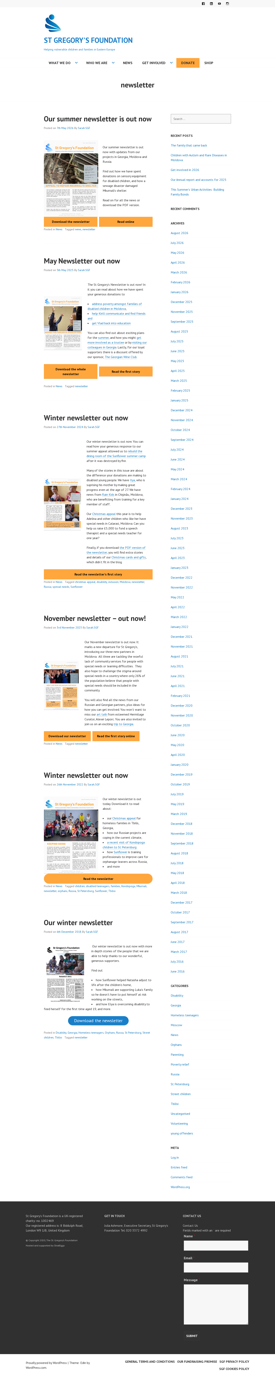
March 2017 (179, 952)
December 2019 (181, 774)
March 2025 (179, 381)
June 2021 (178, 676)
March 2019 (179, 814)
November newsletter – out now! (95, 618)
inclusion (113, 582)
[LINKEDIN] (211, 3)
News (127, 62)
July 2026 (177, 243)
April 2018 (178, 883)
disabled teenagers (98, 886)
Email (189, 1258)
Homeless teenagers (91, 1032)
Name (189, 1236)
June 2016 (178, 971)
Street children (181, 1094)
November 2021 (182, 646)
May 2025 (177, 361)
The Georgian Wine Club (121, 357)
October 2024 (180, 430)
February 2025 (180, 390)
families (115, 886)
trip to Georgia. (124, 724)
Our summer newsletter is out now (98, 118)
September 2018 (182, 843)
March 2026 (179, 272)
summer (103, 338)
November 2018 (182, 833)
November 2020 (182, 715)
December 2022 (181, 577)
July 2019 (177, 794)
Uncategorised (180, 1114)
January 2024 (179, 499)
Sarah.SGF (84, 128)
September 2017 (182, 922)
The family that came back (189, 145)
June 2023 (178, 548)
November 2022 (182, 587)
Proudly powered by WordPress (46, 1363)
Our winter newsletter (78, 922)
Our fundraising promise (197, 1362)
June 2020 (178, 735)
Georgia (72, 1032)
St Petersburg (85, 891)
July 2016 (177, 961)
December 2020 (181, 705)
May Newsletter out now (82, 260)
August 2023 (179, 528)
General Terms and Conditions (150, 1362)
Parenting (177, 1054)
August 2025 (179, 331)
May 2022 (177, 597)
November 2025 (182, 312)
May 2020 (177, 745)
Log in (175, 1157)
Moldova (125, 582)
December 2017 (181, 902)
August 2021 (179, 656)
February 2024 (180, 489)
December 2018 (181, 824)
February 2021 (180, 696)
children (80, 886)
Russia (47, 587)
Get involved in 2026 (185, 170)
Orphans (110, 1032)
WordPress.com (36, 1368)
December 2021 (181, 637)
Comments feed (181, 1177)
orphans (62, 891)
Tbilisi (112, 891)
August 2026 (179, 233)
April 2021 (178, 686)
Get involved (153, 62)
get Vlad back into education (111, 323)
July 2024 (177, 449)
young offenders (182, 1133)
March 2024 (179, 479)
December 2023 (181, 509)
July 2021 (177, 666)
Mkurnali (141, 886)
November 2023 (182, 518)
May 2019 (177, 804)
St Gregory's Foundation (88, 40)
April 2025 (178, 371)
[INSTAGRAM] (227, 3)
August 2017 (179, 932)
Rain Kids (108, 494)
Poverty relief (180, 1064)
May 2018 (177, 873)
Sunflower (76, 587)
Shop (208, 62)
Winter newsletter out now (86, 417)
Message (192, 1280)
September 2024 (182, 440)
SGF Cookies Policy (234, 1369)
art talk (102, 714)
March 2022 (179, 617)
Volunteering (179, 1123)
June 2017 (178, 942)
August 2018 (179, 853)
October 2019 (180, 784)
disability (102, 582)
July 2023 (177, 538)
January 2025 (179, 400)
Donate (188, 62)
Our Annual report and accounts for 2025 (198, 180)
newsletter (89, 229)
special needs (61, 587)
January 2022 (179, 627)
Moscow (176, 1025)
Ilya (132, 480)
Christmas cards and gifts (129, 557)
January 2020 (179, 765)
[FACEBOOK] (203, 3)
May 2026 (177, 253)
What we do (59, 62)
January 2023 (179, 568)
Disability (61, 1032)
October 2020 (180, 725)
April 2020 (178, 755)
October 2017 (180, 912)
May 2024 (177, 469)
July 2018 (177, 863)
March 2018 (179, 893)
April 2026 (178, 262)
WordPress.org (180, 1187)
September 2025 (182, 321)
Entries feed (179, 1167)
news (78, 229)
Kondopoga (128, 886)
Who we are (96, 62)
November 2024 (182, 420)
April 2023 (178, 558)
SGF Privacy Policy (234, 1362)
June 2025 (178, 351)
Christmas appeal (104, 514)
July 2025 (177, 341)
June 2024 (178, 459)
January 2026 (179, 292)
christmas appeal (85, 582)
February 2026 (180, 282)
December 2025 (181, 302)
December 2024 (181, 410)
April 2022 (178, 607)
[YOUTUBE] (219, 3)
